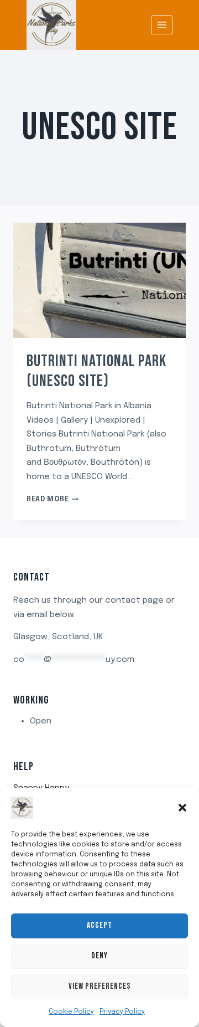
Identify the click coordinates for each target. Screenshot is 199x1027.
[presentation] (99, 280)
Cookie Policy (71, 1012)
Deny (99, 956)
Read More (52, 499)
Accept (99, 925)
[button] (182, 807)
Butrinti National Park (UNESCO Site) (96, 371)
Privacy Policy (122, 1012)
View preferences (100, 986)
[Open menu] (161, 25)
